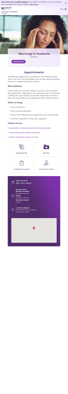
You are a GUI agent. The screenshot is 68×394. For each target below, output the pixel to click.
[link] (34, 61)
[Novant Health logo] (6, 9)
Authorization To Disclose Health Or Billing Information (30, 128)
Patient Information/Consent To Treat (23, 137)
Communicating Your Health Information (24, 132)
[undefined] (21, 149)
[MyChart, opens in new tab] (46, 149)
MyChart (56, 79)
